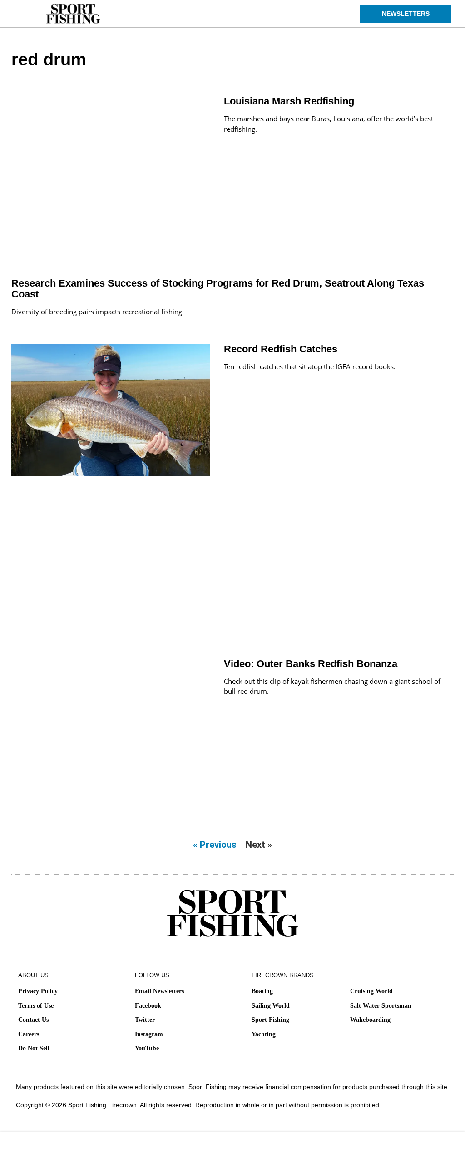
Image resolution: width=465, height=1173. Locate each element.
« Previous (215, 844)
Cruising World (371, 991)
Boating (262, 991)
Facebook (148, 1005)
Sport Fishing (270, 1019)
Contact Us (33, 1019)
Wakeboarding (370, 1019)
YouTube (147, 1048)
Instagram (149, 1034)
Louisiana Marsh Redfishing (289, 101)
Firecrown (122, 1105)
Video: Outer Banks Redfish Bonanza (310, 663)
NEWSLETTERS (406, 13)
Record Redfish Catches (280, 349)
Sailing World (271, 1005)
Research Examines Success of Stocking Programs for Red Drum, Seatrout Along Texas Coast (217, 288)
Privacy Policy (38, 991)
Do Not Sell (33, 1048)
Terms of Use (36, 1005)
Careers (28, 1034)
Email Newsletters (159, 991)
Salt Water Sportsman (380, 1005)
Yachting (264, 1034)
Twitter (145, 1019)
